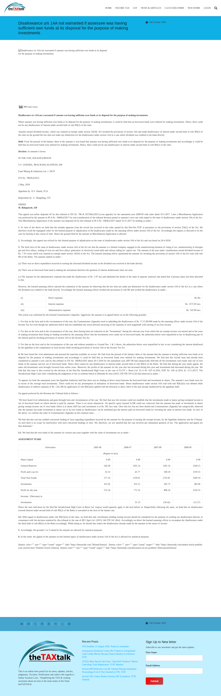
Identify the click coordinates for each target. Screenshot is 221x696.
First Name (151, 652)
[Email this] (21, 624)
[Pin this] (48, 624)
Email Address (153, 665)
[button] (130, 8)
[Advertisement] (158, 78)
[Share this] (28, 624)
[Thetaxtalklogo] (15, 8)
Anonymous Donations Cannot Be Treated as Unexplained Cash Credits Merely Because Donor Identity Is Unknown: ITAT (108, 654)
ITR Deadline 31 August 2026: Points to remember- (106, 646)
